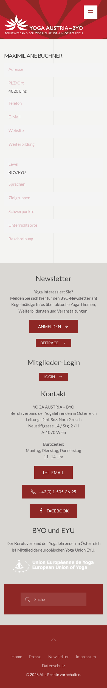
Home (17, 656)
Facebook (58, 510)
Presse (35, 656)
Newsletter (58, 656)
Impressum (86, 656)
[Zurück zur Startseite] (44, 25)
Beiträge (49, 342)
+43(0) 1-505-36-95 (57, 491)
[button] (90, 12)
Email (57, 472)
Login (49, 376)
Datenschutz (53, 665)
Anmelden (49, 326)
